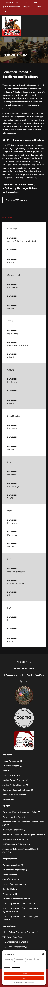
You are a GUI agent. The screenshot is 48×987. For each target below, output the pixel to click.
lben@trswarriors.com (24, 668)
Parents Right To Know (12, 816)
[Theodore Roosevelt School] (11, 26)
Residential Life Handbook (14, 794)
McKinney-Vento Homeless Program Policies (22, 834)
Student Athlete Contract (13, 785)
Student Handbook (10, 765)
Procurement (8, 894)
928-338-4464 (24, 662)
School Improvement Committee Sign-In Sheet (20, 918)
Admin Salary (8, 874)
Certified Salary (9, 889)
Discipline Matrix (10, 775)
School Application (10, 761)
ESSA (5, 770)
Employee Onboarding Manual (16, 898)
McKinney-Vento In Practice (15, 839)
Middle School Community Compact (18, 932)
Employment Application (13, 869)
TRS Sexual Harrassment (13, 946)
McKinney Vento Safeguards (15, 844)
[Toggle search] (6, 11)
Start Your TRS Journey (16, 200)
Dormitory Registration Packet (16, 789)
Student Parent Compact (13, 780)
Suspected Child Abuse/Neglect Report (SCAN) (20, 850)
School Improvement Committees (17, 903)
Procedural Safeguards (12, 829)
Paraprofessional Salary (13, 884)
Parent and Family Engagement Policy (19, 812)
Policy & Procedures (11, 865)
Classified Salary (10, 879)
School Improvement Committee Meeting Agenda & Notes (21, 910)
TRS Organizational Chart (14, 941)
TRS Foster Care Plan (12, 937)
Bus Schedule (8, 799)
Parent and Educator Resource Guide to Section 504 (24, 823)
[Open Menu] (44, 26)
